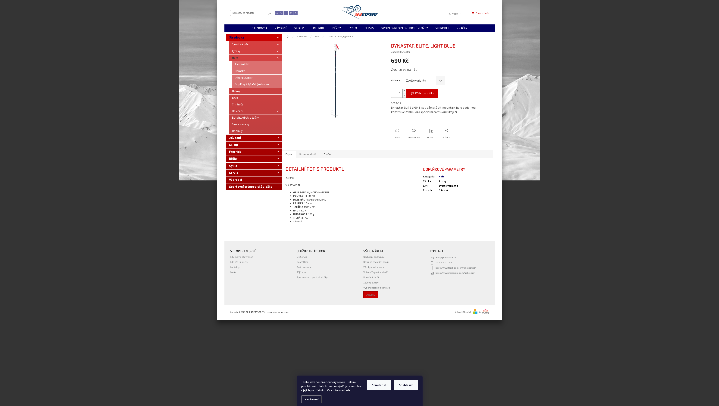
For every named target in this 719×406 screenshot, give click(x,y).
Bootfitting (302, 261)
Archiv (370, 294)
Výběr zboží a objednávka (376, 287)
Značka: (400, 52)
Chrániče (237, 104)
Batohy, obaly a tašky (245, 118)
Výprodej (235, 180)
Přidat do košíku (424, 93)
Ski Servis (302, 256)
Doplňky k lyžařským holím (252, 84)
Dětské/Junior (243, 78)
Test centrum (304, 267)
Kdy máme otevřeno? (241, 256)
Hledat (270, 13)
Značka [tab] (328, 154)
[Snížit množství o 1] (404, 95)
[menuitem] (259, 28)
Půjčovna (301, 272)
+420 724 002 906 (444, 262)
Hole (235, 58)
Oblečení (237, 111)
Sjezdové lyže (240, 44)
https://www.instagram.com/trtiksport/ (455, 273)
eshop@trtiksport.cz (446, 257)
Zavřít (411, 123)
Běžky (233, 159)
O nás (233, 272)
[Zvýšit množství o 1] (404, 91)
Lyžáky (236, 51)
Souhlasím (406, 385)
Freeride (235, 152)
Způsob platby (371, 282)
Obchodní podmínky (373, 256)
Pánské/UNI (242, 64)
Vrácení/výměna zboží (375, 272)
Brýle (235, 98)
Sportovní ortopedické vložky (250, 187)
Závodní (235, 138)
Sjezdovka (236, 37)
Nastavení (311, 399)
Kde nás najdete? (239, 261)
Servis (233, 173)
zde (348, 390)
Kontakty (235, 267)
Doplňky (237, 131)
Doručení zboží (371, 277)
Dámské (240, 71)
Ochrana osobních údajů (376, 261)
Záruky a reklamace (373, 267)
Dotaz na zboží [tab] (307, 154)
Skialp (233, 145)
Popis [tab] (289, 154)
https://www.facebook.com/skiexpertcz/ (456, 268)
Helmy (236, 91)
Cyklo (233, 166)
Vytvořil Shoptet (463, 312)
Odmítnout (378, 385)
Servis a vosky (240, 124)
